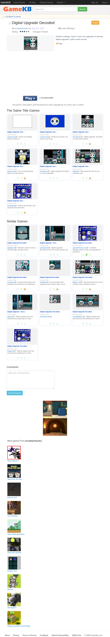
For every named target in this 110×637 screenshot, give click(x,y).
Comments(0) (47, 98)
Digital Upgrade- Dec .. (48, 132)
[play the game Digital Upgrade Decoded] (22, 232)
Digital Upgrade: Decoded (82, 277)
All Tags (32, 2)
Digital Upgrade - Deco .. (16, 312)
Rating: (15, 32)
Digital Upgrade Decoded (16, 243)
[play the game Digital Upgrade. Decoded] (22, 156)
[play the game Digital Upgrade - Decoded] (55, 233)
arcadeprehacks (21, 28)
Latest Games (19, 2)
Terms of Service (29, 635)
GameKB (5, 2)
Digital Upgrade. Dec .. (15, 166)
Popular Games (46, 2)
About (7, 635)
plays (72, 28)
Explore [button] (60, 2)
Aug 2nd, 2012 (38, 28)
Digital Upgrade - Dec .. (48, 243)
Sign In (105, 2)
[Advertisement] (45, 74)
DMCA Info (76, 635)
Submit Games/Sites (60, 635)
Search (82, 9)
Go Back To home (13, 17)
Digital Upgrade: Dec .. (15, 132)
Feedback (44, 635)
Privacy (16, 635)
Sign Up (94, 2)
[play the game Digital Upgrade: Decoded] (22, 121)
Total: (44, 32)
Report (95, 23)
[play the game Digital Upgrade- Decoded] (55, 121)
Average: (37, 32)
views (64, 28)
